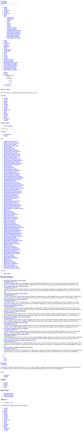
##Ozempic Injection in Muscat (12, 268)
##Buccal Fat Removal (10, 222)
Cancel (3, 123)
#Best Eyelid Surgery (9, 167)
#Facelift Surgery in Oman (11, 153)
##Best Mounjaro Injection (11, 257)
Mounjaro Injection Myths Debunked (13, 305)
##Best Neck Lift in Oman (11, 266)
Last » (5, 360)
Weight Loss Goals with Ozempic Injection (15, 280)
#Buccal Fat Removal (9, 221)
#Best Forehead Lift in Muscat (11, 196)
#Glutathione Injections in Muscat (12, 179)
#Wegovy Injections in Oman (11, 189)
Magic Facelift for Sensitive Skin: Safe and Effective (17, 316)
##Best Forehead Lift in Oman (12, 204)
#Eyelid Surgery (8, 166)
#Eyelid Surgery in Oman (10, 172)
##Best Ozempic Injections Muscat (13, 230)
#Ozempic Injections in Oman (11, 206)
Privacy (12, 405)
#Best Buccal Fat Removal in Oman (13, 236)
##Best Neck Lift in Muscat (11, 263)
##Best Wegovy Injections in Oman (13, 240)
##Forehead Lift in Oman (10, 202)
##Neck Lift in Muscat (9, 262)
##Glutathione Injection (10, 237)
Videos (5, 384)
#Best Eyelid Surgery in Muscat (12, 170)
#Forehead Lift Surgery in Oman (12, 186)
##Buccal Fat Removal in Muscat (12, 225)
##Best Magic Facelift (9, 246)
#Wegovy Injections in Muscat (11, 174)
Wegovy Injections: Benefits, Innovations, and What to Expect (20, 340)
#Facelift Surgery (8, 147)
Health (5, 135)
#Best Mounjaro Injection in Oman (13, 192)
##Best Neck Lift (8, 260)
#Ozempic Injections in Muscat (12, 161)
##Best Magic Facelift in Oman (12, 252)
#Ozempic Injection (9, 255)
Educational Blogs (8, 393)
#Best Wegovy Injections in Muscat (13, 176)
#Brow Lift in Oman (9, 215)
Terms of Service (18, 405)
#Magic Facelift (8, 244)
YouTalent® (4, 1)
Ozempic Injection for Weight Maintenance (15, 311)
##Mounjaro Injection (9, 256)
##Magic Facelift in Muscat (11, 247)
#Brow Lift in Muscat (9, 212)
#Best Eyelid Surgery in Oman (12, 173)
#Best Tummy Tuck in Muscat (11, 142)
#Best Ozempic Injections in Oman (13, 205)
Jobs (5, 387)
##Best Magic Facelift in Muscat (12, 249)
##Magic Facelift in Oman (10, 250)
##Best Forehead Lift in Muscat (12, 201)
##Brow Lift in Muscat (10, 220)
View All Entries (8, 126)
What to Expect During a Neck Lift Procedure (15, 299)
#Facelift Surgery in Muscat (11, 150)
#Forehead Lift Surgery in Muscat (12, 183)
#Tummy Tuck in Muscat (10, 141)
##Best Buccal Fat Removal (11, 224)
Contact (25, 405)
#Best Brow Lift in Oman (10, 217)
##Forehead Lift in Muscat (11, 198)
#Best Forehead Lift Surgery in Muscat (14, 185)
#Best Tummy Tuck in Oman (11, 145)
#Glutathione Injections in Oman (12, 158)
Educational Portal (8, 395)
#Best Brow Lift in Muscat (11, 214)
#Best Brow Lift (8, 211)
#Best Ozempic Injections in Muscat (13, 160)
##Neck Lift (7, 259)
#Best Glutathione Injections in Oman (13, 208)
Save (7, 123)
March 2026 (7, 273)
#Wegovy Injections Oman (11, 157)
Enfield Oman (9, 281)
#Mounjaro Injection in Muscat (12, 164)
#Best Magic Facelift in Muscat (12, 253)
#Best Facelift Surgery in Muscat (12, 151)
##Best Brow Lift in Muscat (11, 218)
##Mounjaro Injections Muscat (12, 231)
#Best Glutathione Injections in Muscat (14, 177)
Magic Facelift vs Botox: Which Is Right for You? (16, 334)
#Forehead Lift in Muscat (10, 195)
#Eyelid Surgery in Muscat (11, 169)
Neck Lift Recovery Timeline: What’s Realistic (16, 293)
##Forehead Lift (8, 199)
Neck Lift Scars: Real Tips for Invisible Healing (16, 286)
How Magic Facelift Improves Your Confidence (16, 328)
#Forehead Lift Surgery (10, 180)
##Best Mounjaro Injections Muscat (13, 233)
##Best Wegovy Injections (10, 241)
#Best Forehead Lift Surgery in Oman (13, 188)
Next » (5, 358)
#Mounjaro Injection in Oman (11, 193)
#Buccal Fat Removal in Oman (12, 234)
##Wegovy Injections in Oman (12, 243)
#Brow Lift (7, 209)
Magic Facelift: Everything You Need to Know (16, 322)
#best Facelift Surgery (9, 148)
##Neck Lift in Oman (9, 265)
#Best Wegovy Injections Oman (12, 156)
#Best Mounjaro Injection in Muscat (13, 163)
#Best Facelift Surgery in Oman (12, 154)
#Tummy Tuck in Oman (10, 144)
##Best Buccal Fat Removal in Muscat (14, 227)
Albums (6, 382)
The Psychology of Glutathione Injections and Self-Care (18, 347)
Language (3, 95)
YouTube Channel (8, 396)
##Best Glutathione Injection (11, 238)
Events (5, 385)
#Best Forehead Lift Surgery (11, 182)
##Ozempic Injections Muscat (11, 228)
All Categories (7, 134)
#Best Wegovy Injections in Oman (12, 190)
